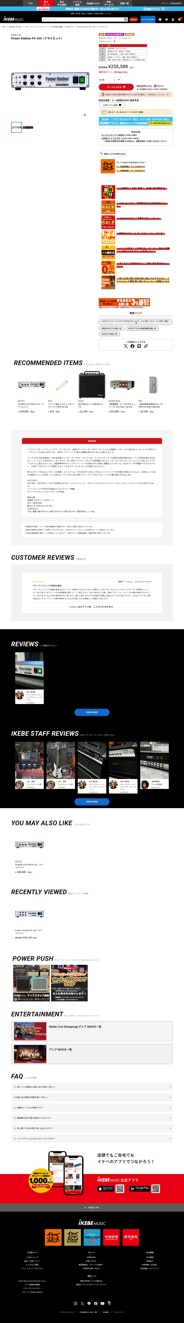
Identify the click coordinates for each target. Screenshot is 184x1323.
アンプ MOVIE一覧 (60, 1049)
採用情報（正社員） (150, 1265)
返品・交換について (32, 1261)
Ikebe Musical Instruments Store (32, 1281)
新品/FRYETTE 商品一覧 (112, 328)
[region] (92, 919)
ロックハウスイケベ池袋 (111, 135)
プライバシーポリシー (67, 1312)
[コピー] (146, 346)
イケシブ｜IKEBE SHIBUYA (32, 1292)
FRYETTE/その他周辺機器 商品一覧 (142, 328)
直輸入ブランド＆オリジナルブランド (91, 1284)
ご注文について (32, 1257)
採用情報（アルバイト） (150, 1268)
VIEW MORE (92, 712)
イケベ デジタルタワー (32, 1288)
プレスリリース (119, 1312)
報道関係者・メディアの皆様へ (91, 1265)
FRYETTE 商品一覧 (110, 334)
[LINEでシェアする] (139, 346)
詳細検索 (134, 19)
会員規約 (106, 1312)
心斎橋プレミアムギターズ (112, 138)
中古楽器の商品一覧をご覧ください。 (93, 1111)
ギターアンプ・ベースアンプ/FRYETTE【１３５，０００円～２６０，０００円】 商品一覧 (136, 322)
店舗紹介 (150, 1261)
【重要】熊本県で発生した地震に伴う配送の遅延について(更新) (92, 13)
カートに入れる (114, 87)
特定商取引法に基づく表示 (89, 1312)
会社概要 (150, 1257)
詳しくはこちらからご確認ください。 (139, 1122)
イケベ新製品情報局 (32, 1284)
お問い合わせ (91, 1261)
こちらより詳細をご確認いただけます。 (56, 1142)
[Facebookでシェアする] (132, 346)
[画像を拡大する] (85, 115)
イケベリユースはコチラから (49, 1132)
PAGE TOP (93, 1208)
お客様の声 (91, 1257)
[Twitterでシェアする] (126, 346)
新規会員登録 (176, 3)
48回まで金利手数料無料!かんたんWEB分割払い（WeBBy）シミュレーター (137, 94)
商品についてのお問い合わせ (115, 153)
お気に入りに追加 (110, 105)
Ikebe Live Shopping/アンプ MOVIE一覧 (75, 1026)
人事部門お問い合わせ (91, 1268)
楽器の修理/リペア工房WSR (91, 1281)
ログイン (165, 3)
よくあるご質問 (32, 1265)
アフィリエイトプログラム (32, 1268)
